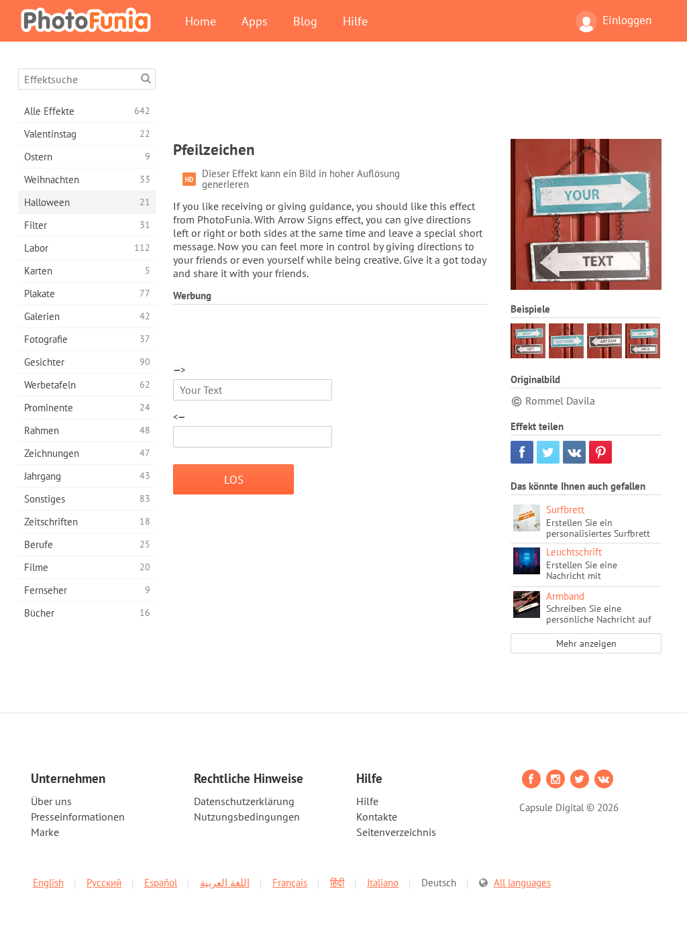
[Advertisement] (417, 98)
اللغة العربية (225, 882)
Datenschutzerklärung (244, 801)
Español (160, 882)
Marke (45, 832)
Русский (104, 882)
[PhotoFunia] (88, 19)
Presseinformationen (78, 816)
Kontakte (376, 816)
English (48, 882)
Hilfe (355, 21)
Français (289, 882)
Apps (255, 21)
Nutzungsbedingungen (247, 816)
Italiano (383, 882)
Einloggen (626, 20)
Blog (305, 21)
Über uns (51, 801)
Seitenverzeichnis (396, 832)
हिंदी (337, 882)
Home (200, 21)
